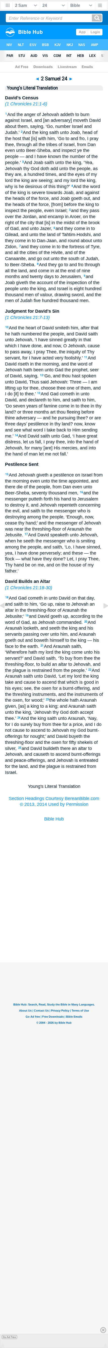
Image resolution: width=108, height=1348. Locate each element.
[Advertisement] (54, 936)
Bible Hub (54, 818)
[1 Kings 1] (101, 617)
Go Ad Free (9, 1337)
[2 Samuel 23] (6, 617)
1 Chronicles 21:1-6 (26, 103)
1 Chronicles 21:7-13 (27, 317)
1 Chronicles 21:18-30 (29, 587)
